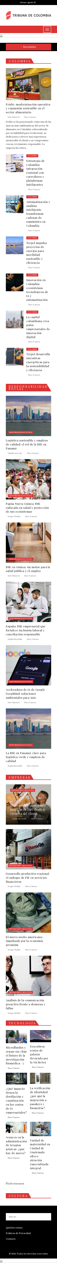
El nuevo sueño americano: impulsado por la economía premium (24, 941)
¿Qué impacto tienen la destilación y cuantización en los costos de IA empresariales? (16, 1100)
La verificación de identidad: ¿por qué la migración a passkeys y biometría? (40, 1098)
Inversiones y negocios (22, 790)
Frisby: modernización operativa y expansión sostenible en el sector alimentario (28, 108)
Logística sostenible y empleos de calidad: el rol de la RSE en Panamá (27, 444)
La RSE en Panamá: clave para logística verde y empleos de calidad (26, 757)
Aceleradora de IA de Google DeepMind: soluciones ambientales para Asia (25, 693)
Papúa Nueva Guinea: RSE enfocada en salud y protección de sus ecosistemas (27, 507)
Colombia (14, 96)
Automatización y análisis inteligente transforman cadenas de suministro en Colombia (38, 213)
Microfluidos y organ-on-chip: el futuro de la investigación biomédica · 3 (16, 1055)
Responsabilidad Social (20, 432)
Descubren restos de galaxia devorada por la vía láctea (39, 1054)
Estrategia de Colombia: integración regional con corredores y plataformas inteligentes (35, 172)
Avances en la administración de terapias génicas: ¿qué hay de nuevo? (16, 1145)
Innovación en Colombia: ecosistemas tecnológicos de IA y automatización (37, 290)
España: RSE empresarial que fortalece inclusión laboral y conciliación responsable (25, 630)
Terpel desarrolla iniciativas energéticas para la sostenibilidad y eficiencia (38, 362)
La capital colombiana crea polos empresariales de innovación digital (38, 327)
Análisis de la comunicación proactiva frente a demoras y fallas (25, 1004)
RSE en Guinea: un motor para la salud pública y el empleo (28, 569)
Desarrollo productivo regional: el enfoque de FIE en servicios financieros (28, 877)
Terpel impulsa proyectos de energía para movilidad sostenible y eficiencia (36, 252)
